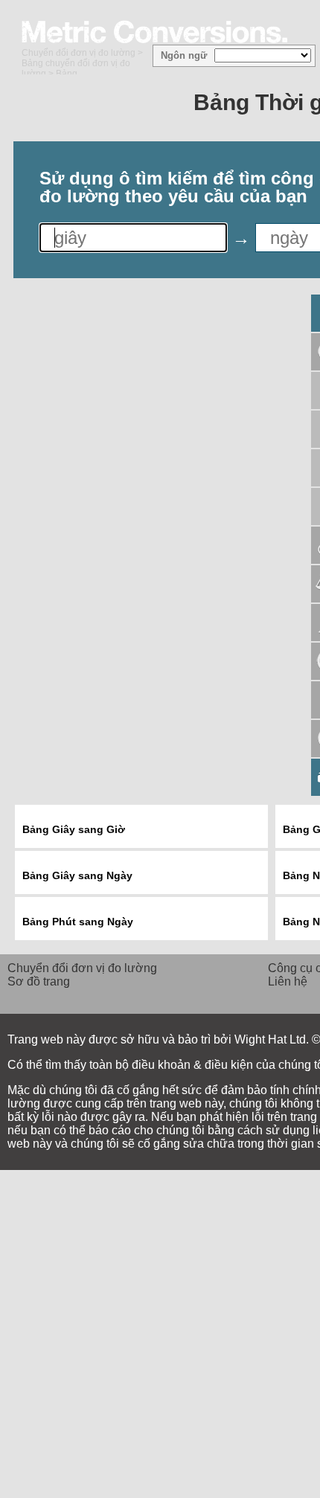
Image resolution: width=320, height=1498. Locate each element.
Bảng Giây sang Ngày (77, 875)
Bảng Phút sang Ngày (77, 922)
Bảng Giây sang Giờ (73, 829)
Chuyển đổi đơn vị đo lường (78, 53)
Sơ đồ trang (38, 981)
